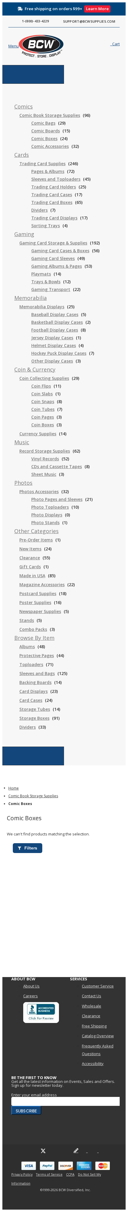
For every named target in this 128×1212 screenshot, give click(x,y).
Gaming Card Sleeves (53, 258)
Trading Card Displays (54, 218)
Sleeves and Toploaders (55, 179)
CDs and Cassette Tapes (56, 466)
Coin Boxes (42, 425)
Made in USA (32, 575)
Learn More (97, 8)
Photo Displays (46, 515)
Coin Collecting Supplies (44, 378)
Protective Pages (36, 655)
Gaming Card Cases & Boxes (60, 250)
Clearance (29, 558)
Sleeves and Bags (37, 673)
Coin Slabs (42, 394)
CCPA (70, 1174)
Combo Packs (33, 629)
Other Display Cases (52, 361)
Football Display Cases (54, 330)
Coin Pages (42, 417)
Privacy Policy (21, 1174)
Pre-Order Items (36, 540)
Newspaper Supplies (40, 611)
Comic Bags (43, 123)
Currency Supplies (37, 433)
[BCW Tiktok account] (87, 1150)
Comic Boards (45, 131)
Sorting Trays (45, 225)
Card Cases (30, 700)
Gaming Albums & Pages (56, 266)
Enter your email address (34, 1095)
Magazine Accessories (42, 584)
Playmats (41, 274)
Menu (8, 68)
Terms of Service (49, 1174)
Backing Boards (35, 682)
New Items (30, 549)
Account (10, 750)
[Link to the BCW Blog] (76, 1150)
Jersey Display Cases (52, 337)
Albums (27, 646)
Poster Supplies (35, 602)
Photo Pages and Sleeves (56, 499)
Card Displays (33, 691)
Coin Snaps (42, 401)
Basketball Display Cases (57, 322)
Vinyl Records (45, 459)
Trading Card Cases (51, 194)
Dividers (39, 210)
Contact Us (91, 996)
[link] (23, 107)
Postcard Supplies (37, 593)
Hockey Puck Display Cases (58, 353)
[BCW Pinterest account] (98, 1150)
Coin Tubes (42, 409)
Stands (26, 620)
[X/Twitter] (43, 1150)
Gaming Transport (50, 289)
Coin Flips (41, 386)
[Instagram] (65, 1150)
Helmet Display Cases (53, 345)
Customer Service (98, 986)
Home (13, 788)
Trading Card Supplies (42, 163)
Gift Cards (30, 566)
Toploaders (31, 664)
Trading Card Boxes (51, 202)
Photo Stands (45, 522)
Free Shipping (94, 1026)
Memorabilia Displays (41, 306)
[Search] (95, 45)
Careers (30, 996)
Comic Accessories (50, 146)
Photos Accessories (39, 491)
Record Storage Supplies (44, 451)
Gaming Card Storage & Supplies (53, 243)
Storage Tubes (34, 709)
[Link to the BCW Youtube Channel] (54, 1150)
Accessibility (93, 1063)
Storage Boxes (34, 718)
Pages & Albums (47, 171)
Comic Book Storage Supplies (49, 115)
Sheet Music (43, 474)
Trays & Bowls (45, 281)
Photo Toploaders (50, 507)
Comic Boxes (44, 138)
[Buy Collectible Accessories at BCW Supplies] (31, 46)
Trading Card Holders (53, 187)
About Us (31, 986)
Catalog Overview (98, 1035)
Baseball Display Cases (54, 314)
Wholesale (91, 1006)
